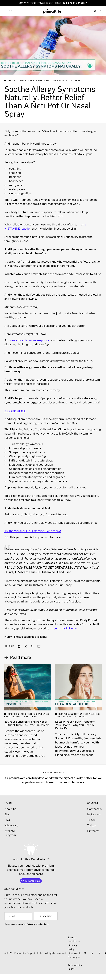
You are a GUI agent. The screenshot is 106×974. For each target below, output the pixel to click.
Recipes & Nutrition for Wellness (29, 80)
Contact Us (94, 809)
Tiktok (91, 820)
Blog (7, 814)
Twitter (92, 825)
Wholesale (11, 825)
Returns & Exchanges (74, 955)
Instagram (93, 814)
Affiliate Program (10, 833)
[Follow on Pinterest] (99, 953)
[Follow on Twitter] (85, 953)
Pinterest (93, 831)
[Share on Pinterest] (32, 646)
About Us (10, 809)
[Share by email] (39, 646)
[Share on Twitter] (25, 646)
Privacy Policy (73, 947)
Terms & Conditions (74, 939)
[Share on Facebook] (19, 646)
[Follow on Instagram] (92, 953)
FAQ (7, 820)
